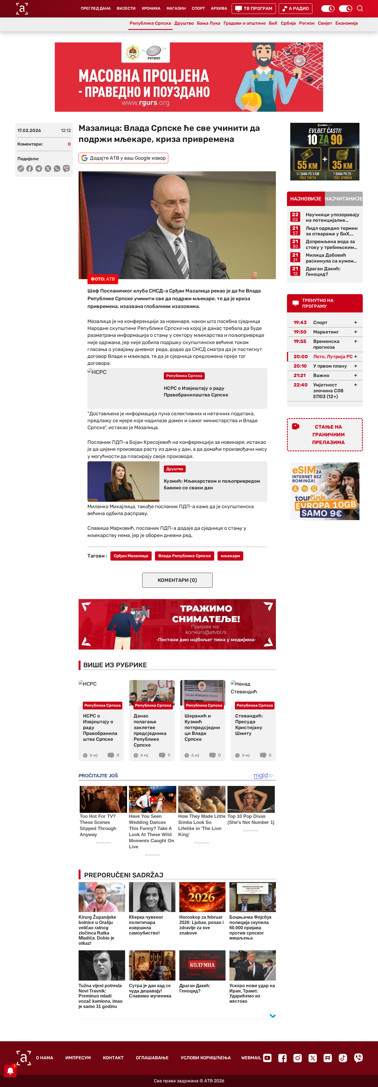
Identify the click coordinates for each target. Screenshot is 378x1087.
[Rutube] (327, 1058)
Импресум (78, 1057)
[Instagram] (297, 1058)
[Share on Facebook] (29, 168)
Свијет (325, 23)
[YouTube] (267, 1058)
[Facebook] (282, 1058)
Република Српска (150, 23)
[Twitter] (313, 1058)
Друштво (184, 23)
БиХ (273, 23)
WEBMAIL (251, 1057)
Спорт (198, 8)
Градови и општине (245, 23)
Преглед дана (96, 8)
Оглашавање (152, 1057)
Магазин (176, 8)
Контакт (113, 1057)
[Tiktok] (343, 1058)
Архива (219, 8)
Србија (288, 23)
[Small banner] (324, 151)
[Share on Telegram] (38, 168)
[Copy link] (20, 168)
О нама (44, 1057)
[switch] (328, 8)
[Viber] (358, 1058)
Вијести (126, 8)
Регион (307, 23)
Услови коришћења (206, 1057)
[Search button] (360, 8)
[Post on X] (48, 168)
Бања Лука (208, 23)
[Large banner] (189, 77)
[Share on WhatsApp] (57, 168)
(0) (177, 580)
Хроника (151, 8)
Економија (346, 23)
